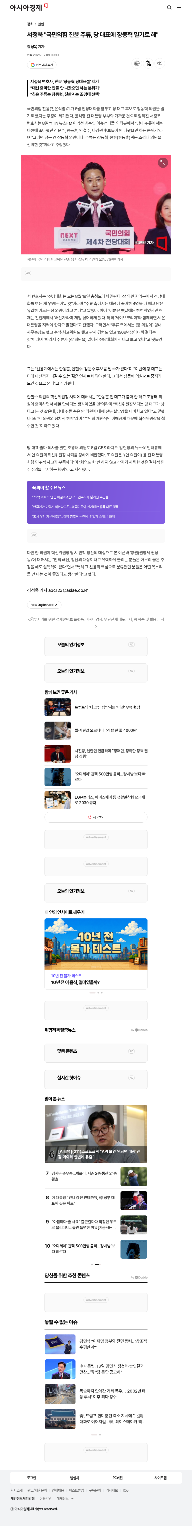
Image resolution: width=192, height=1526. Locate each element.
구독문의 (95, 1490)
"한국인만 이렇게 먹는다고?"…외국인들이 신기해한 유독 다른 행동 (75, 507)
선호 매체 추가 (44, 65)
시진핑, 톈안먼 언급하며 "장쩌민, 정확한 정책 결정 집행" (111, 754)
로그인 (31, 1477)
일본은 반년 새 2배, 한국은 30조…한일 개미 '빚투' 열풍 (112, 1369)
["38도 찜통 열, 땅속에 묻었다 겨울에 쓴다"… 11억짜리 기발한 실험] (60, 1403)
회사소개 (16, 1490)
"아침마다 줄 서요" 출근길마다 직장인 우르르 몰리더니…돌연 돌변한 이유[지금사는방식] (84, 1227)
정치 (30, 24)
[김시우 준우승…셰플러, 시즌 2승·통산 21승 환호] (133, 1185)
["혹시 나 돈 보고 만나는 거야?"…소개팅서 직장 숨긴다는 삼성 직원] (60, 1428)
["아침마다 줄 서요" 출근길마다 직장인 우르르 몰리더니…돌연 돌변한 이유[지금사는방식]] (133, 1233)
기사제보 (112, 1490)
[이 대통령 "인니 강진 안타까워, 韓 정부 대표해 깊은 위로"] (133, 1209)
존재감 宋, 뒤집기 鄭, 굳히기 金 (106, 1344)
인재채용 (58, 1490)
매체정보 (62, 1498)
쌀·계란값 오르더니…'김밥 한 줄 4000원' (106, 730)
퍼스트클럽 (76, 1490)
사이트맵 (160, 1477)
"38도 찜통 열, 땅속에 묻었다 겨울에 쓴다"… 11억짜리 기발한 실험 (112, 1394)
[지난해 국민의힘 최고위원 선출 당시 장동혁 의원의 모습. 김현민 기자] (96, 204)
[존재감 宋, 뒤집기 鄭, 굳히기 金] (60, 1353)
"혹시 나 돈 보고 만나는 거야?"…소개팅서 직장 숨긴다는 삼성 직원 (113, 1418)
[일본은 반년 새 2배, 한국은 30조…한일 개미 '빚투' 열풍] (60, 1378)
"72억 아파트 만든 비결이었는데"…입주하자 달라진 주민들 (70, 497)
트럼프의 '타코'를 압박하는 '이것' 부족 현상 (107, 707)
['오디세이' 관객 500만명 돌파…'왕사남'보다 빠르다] (57, 785)
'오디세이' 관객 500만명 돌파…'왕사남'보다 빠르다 (110, 777)
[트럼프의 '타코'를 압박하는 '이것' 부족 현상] (57, 715)
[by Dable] (139, 1277)
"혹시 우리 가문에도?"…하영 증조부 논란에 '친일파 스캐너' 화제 (73, 517)
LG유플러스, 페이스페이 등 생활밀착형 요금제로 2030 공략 (110, 800)
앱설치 (74, 1477)
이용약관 (46, 1498)
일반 (41, 24)
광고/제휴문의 (37, 1490)
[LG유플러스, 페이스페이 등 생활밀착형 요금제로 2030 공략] (57, 808)
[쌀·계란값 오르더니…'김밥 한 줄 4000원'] (57, 738)
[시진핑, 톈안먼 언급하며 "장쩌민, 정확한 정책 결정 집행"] (57, 761)
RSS (125, 1490)
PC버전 (117, 1477)
